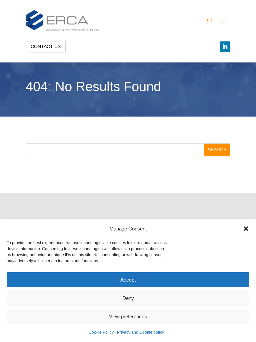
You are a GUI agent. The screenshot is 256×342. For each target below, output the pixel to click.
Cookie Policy (101, 332)
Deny (128, 298)
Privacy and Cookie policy (140, 332)
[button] (246, 228)
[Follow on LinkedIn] (225, 46)
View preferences (128, 316)
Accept (128, 280)
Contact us (46, 46)
